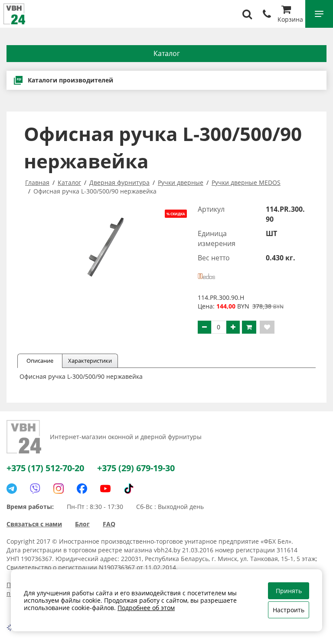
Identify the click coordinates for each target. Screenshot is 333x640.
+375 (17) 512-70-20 (45, 468)
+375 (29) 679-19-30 (136, 468)
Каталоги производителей (70, 80)
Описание (39, 360)
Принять (289, 591)
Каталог (166, 53)
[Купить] (249, 327)
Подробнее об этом (146, 608)
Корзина (290, 19)
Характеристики (90, 360)
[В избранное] (267, 327)
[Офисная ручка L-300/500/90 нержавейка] (105, 245)
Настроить (288, 610)
